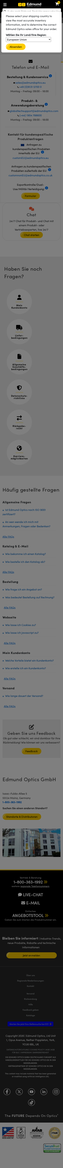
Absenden (16, 46)
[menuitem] (16, 4)
